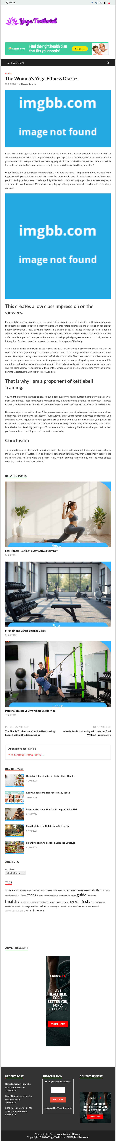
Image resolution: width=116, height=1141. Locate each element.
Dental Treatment (84, 890)
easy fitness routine (12, 896)
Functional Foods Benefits (46, 896)
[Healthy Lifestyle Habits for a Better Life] (14, 826)
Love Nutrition (100, 902)
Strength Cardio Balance (14, 911)
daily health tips (59, 890)
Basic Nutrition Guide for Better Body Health (50, 775)
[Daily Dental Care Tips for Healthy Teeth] (14, 792)
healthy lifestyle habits (45, 902)
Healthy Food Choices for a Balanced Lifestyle (50, 842)
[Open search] (108, 62)
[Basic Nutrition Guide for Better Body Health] (14, 776)
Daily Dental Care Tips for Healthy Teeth (48, 792)
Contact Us (41, 1134)
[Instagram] (96, 2)
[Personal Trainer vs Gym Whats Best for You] (58, 674)
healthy (12, 901)
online (42, 906)
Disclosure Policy (60, 1134)
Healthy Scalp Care (62, 902)
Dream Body (105, 890)
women (40, 910)
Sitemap (76, 1134)
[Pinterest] (109, 2)
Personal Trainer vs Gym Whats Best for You (30, 710)
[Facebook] (92, 2)
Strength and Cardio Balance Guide (25, 630)
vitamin (30, 910)
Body (34, 890)
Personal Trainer (66, 907)
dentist (96, 890)
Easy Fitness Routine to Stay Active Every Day (31, 550)
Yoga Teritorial (64, 1107)
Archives (9, 869)
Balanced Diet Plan (12, 890)
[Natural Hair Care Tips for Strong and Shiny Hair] (14, 809)
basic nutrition (25, 890)
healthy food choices (28, 902)
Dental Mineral (71, 890)
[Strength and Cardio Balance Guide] (58, 595)
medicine (9, 906)
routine (77, 906)
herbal (74, 901)
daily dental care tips (44, 890)
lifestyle (86, 901)
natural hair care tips (22, 907)
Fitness (8, 74)
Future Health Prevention (66, 896)
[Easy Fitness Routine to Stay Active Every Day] (58, 515)
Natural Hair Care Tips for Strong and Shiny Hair (52, 809)
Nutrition (34, 907)
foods (31, 895)
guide (81, 894)
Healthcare (92, 896)
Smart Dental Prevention (91, 907)
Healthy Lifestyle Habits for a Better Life (48, 825)
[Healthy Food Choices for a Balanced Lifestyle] (14, 842)
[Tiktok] (105, 2)
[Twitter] (100, 2)
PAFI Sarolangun (53, 907)
